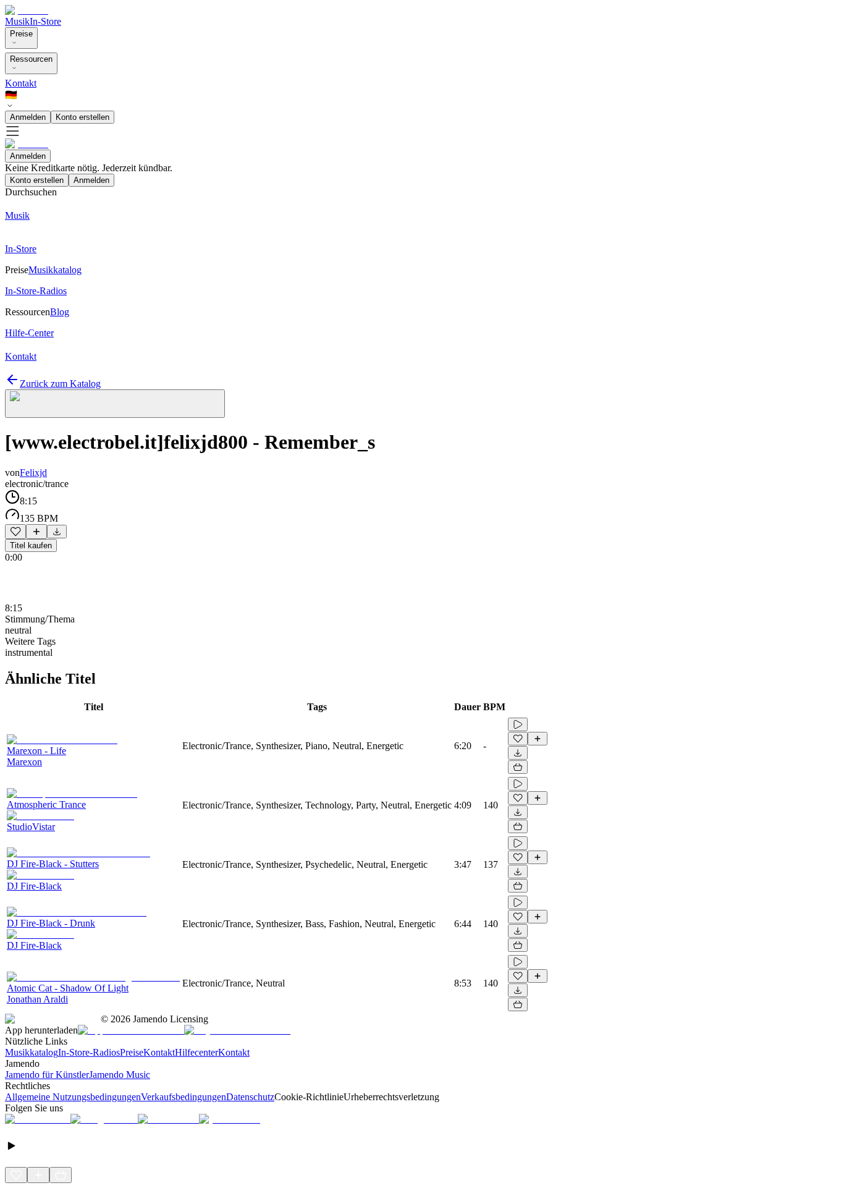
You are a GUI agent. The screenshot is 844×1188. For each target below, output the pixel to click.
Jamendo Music (119, 1074)
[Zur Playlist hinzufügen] (36, 531)
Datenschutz (250, 1097)
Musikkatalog (31, 1052)
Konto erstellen (82, 117)
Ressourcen (31, 59)
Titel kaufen (31, 545)
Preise (21, 33)
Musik (17, 21)
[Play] (115, 403)
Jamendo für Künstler (47, 1074)
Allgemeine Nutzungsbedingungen (73, 1097)
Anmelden (28, 117)
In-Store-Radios (89, 1052)
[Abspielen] (518, 724)
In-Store (45, 21)
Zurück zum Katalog (60, 383)
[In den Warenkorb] (518, 767)
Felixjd (33, 472)
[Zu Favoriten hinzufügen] (15, 531)
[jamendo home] (26, 10)
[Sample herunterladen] (57, 531)
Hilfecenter (196, 1052)
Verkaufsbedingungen (183, 1097)
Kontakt (20, 83)
